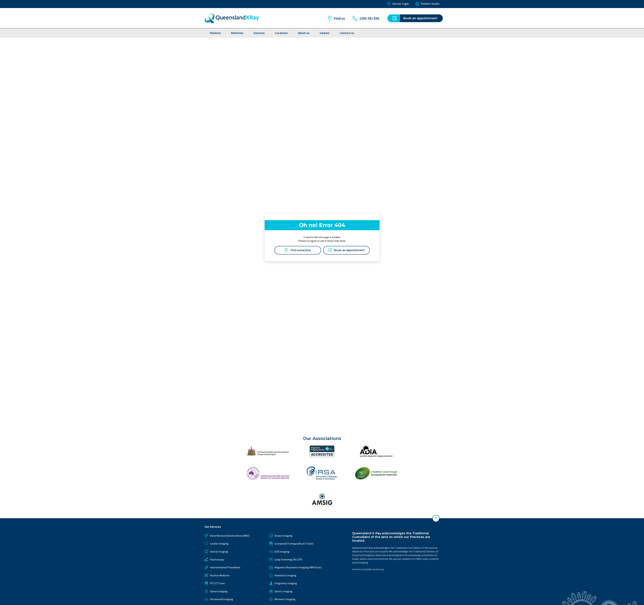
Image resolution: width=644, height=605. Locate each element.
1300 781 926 (369, 18)
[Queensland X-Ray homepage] (232, 18)
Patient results (430, 4)
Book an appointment (349, 250)
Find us (339, 18)
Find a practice (300, 250)
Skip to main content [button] (20, 3)
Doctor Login (400, 4)
